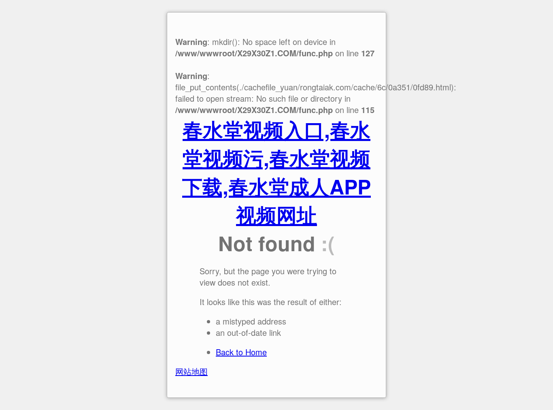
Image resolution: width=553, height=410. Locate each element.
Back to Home (241, 352)
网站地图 (191, 371)
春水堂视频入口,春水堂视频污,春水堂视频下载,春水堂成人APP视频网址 (276, 172)
